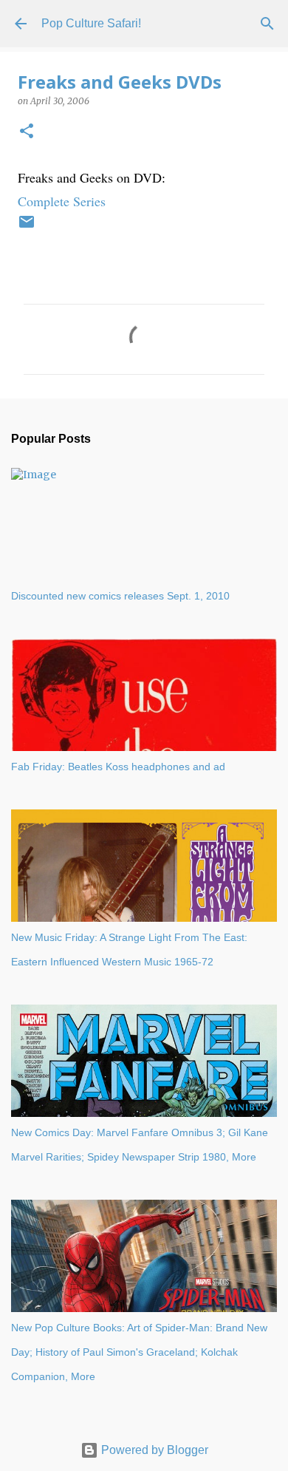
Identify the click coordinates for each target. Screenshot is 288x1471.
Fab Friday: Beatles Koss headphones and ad (118, 766)
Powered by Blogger (153, 1450)
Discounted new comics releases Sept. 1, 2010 (120, 596)
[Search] (267, 23)
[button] (26, 132)
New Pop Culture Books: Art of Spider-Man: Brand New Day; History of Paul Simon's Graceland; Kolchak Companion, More (139, 1352)
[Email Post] (26, 227)
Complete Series (62, 201)
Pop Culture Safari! (91, 23)
